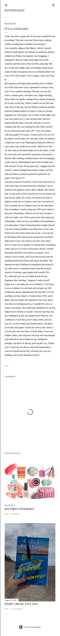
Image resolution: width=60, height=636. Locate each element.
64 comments (15, 514)
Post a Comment (16, 608)
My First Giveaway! (19, 509)
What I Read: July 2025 (21, 603)
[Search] (53, 4)
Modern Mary (14, 10)
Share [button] (7, 366)
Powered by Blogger (32, 627)
